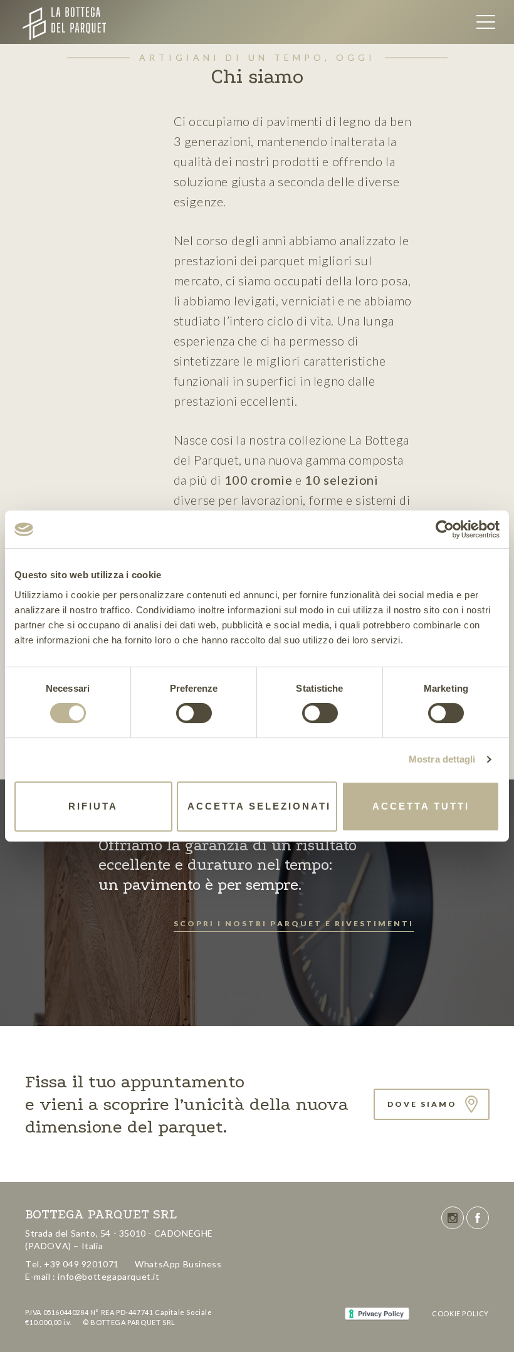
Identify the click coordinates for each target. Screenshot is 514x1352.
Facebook (477, 1218)
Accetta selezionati (259, 806)
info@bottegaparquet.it (108, 1276)
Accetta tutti (420, 806)
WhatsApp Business (178, 1264)
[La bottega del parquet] (90, 22)
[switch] (194, 713)
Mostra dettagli (442, 759)
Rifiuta (93, 806)
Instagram (452, 1218)
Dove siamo (422, 1104)
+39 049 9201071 (81, 1264)
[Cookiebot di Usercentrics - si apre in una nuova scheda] (445, 529)
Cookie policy (460, 1313)
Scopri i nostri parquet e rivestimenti (294, 923)
